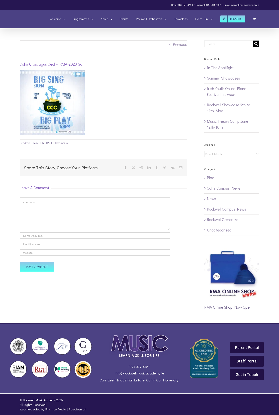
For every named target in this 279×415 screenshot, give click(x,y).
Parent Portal (247, 347)
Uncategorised (219, 230)
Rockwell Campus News (226, 209)
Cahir (174, 5)
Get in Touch (247, 374)
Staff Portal (246, 361)
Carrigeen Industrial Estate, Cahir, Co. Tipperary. (139, 380)
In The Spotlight (220, 67)
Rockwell (201, 5)
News (211, 198)
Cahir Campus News (224, 188)
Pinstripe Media (55, 409)
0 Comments (60, 143)
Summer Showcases (223, 78)
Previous (180, 44)
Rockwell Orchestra (222, 219)
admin (27, 143)
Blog (210, 177)
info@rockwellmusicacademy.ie (242, 5)
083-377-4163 (139, 366)
